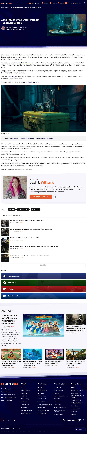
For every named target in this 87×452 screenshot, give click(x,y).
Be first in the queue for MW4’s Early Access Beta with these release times (31, 229)
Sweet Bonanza (75, 408)
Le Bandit (73, 387)
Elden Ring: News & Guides (8, 397)
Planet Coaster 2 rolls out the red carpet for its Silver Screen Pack (75, 363)
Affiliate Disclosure (26, 390)
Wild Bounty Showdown (77, 403)
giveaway (12, 209)
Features (54, 3)
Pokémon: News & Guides (8, 394)
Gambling (77, 3)
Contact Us (24, 393)
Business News (42, 407)
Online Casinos (58, 387)
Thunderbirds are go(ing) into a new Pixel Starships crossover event (9, 319)
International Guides (6, 400)
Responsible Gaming (26, 410)
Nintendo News (42, 396)
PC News (11, 289)
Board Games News (43, 399)
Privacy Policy (24, 407)
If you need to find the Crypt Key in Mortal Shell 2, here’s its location (29, 255)
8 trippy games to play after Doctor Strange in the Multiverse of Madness (31, 138)
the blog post (13, 76)
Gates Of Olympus (76, 393)
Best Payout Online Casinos (59, 410)
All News (43, 265)
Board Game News (14, 296)
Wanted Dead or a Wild (77, 390)
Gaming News (35, 3)
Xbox (21, 222)
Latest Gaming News (7, 389)
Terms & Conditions (26, 413)
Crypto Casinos (58, 390)
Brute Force (74, 411)
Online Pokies (58, 399)
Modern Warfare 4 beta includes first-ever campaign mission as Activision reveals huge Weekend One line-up (75, 329)
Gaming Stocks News (43, 410)
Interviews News (42, 413)
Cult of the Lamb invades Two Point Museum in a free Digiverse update (11, 363)
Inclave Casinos (58, 414)
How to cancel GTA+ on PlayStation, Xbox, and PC (24, 237)
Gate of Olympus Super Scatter (77, 396)
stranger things (23, 209)
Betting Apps (57, 404)
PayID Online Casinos (60, 407)
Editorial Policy (25, 399)
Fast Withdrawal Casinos (60, 396)
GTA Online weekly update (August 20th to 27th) (53, 362)
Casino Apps (57, 401)
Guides (70, 3)
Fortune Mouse (75, 406)
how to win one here (34, 82)
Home (2, 7)
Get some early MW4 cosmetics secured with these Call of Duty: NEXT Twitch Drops (34, 246)
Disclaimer (24, 396)
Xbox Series (36, 209)
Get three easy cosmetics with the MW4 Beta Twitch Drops (27, 220)
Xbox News (12, 283)
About (22, 387)
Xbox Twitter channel (27, 63)
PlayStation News (14, 276)
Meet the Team (25, 404)
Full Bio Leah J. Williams (40, 197)
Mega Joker (74, 414)
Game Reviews (5, 392)
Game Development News (45, 404)
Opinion (62, 3)
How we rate (24, 401)
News (7, 7)
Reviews (46, 3)
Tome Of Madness (76, 400)
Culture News (41, 401)
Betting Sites (57, 393)
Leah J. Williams (12, 27)
